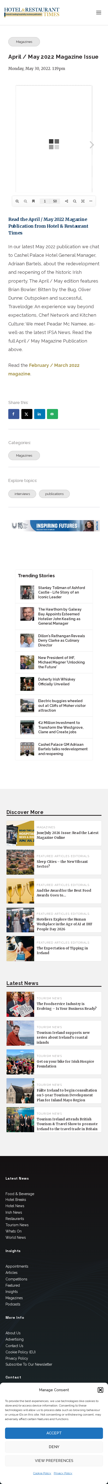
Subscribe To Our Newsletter (29, 1364)
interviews (22, 494)
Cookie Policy (42, 1473)
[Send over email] (52, 414)
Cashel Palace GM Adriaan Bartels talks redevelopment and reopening (63, 749)
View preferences (54, 1460)
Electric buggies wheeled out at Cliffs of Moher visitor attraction (62, 705)
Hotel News (15, 1206)
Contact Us (14, 1346)
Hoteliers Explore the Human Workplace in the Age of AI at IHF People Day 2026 (64, 924)
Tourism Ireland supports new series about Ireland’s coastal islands (63, 1038)
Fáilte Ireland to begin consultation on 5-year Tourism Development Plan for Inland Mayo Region (67, 1095)
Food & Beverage (20, 1194)
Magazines (24, 42)
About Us (13, 1333)
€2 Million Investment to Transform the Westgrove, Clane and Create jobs (60, 727)
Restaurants (15, 1219)
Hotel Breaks (16, 1200)
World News (16, 1237)
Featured (13, 1285)
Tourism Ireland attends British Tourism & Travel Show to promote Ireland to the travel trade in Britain (67, 1124)
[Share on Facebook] (13, 414)
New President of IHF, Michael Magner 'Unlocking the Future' (61, 662)
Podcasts (13, 1304)
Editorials (80, 856)
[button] (100, 1389)
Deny (54, 1447)
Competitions (16, 1279)
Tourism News (49, 998)
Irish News (14, 1212)
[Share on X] (26, 414)
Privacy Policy (63, 1473)
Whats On (14, 1231)
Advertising (15, 1339)
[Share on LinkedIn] (39, 414)
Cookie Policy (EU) (21, 1352)
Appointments (17, 1266)
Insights (12, 1292)
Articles (62, 856)
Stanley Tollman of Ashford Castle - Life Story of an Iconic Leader (61, 592)
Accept (54, 1433)
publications (54, 494)
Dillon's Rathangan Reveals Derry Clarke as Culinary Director (61, 640)
